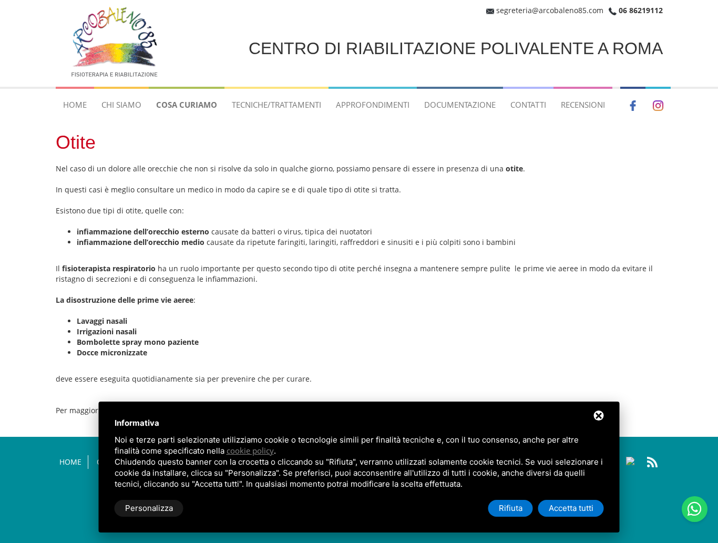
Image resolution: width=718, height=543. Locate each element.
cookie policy (250, 450)
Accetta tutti (571, 508)
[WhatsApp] (694, 509)
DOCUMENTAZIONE (460, 104)
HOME (75, 104)
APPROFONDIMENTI (372, 104)
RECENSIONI (583, 104)
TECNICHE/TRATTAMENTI (276, 104)
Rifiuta (510, 508)
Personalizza (149, 508)
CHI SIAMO (121, 104)
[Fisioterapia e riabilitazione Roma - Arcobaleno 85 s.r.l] (116, 42)
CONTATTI (528, 104)
